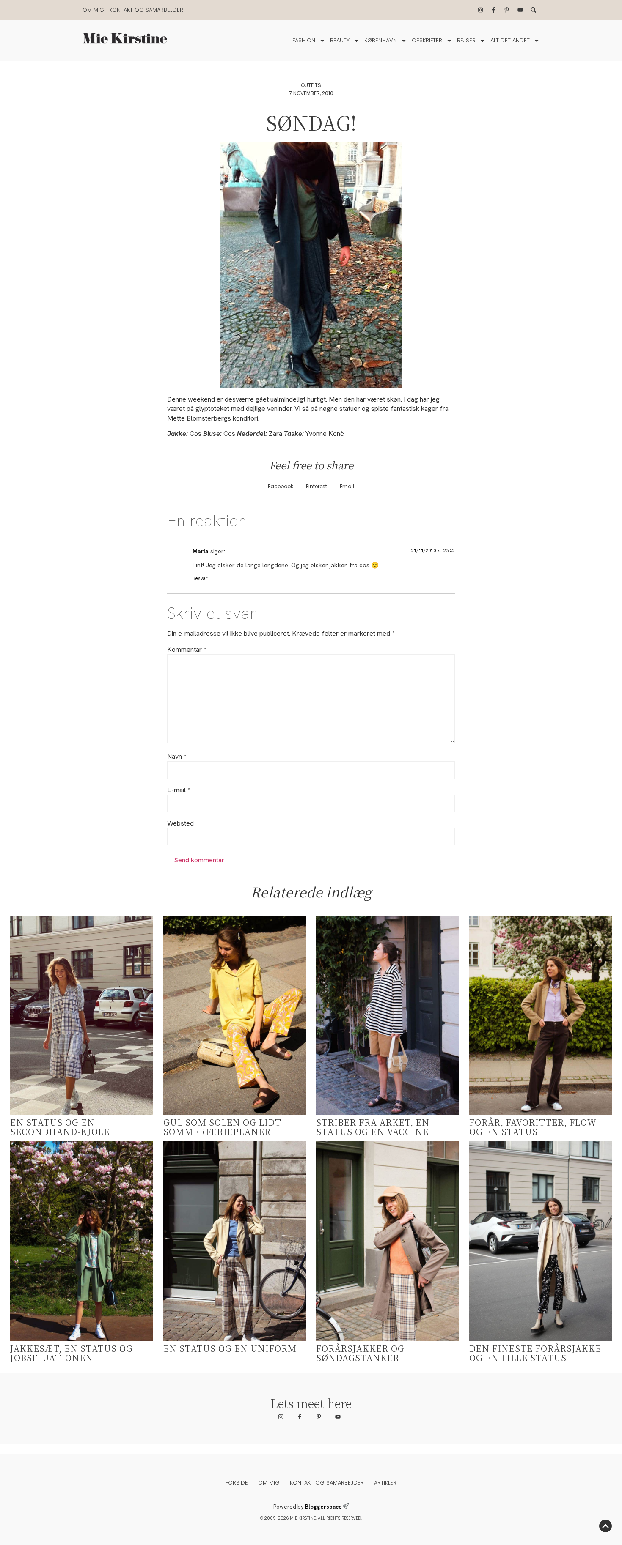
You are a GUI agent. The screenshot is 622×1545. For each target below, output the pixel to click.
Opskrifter (427, 40)
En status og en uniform (230, 1348)
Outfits (311, 85)
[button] (280, 486)
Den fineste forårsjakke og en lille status (535, 1353)
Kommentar (186, 649)
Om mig (93, 10)
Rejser (466, 40)
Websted (180, 823)
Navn (176, 756)
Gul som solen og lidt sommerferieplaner (222, 1127)
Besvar (200, 578)
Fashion (303, 40)
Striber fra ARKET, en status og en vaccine (372, 1127)
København (380, 40)
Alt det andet (510, 40)
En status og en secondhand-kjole (60, 1127)
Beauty (340, 40)
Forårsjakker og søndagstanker (360, 1353)
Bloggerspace (323, 1506)
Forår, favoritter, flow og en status (533, 1127)
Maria (201, 551)
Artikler (385, 1483)
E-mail (178, 790)
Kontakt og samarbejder (146, 10)
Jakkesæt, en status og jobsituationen (71, 1353)
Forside (237, 1483)
